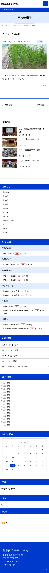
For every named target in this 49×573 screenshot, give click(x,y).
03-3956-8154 (13, 558)
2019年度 (6, 404)
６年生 (6, 216)
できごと (7, 232)
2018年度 (6, 407)
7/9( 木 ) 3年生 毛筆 (9, 356)
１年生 (6, 196)
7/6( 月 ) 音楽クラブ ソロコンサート (14, 366)
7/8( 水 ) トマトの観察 (9, 361)
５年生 (6, 212)
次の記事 (40, 105)
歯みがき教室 (15, 306)
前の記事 (8, 105)
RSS (7, 522)
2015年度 (6, 416)
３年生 (6, 204)
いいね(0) (43, 86)
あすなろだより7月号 (18, 291)
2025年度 (6, 386)
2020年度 (6, 401)
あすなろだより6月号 (18, 295)
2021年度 (6, 398)
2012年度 (6, 425)
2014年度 (6, 419)
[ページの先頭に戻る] (45, 570)
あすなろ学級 (9, 220)
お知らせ (7, 192)
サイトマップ (9, 564)
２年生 (6, 200)
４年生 (6, 208)
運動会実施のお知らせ (18, 324)
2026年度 (6, 383)
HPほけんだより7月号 (18, 264)
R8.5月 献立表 (16, 280)
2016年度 (6, 413)
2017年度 (6, 410)
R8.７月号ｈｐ (15, 253)
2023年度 (6, 392)
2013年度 (6, 422)
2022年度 (6, 395)
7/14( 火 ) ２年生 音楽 (9, 345)
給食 (5, 228)
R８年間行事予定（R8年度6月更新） (23, 328)
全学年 (6, 224)
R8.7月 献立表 (16, 276)
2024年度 (6, 389)
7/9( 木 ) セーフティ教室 (9, 350)
